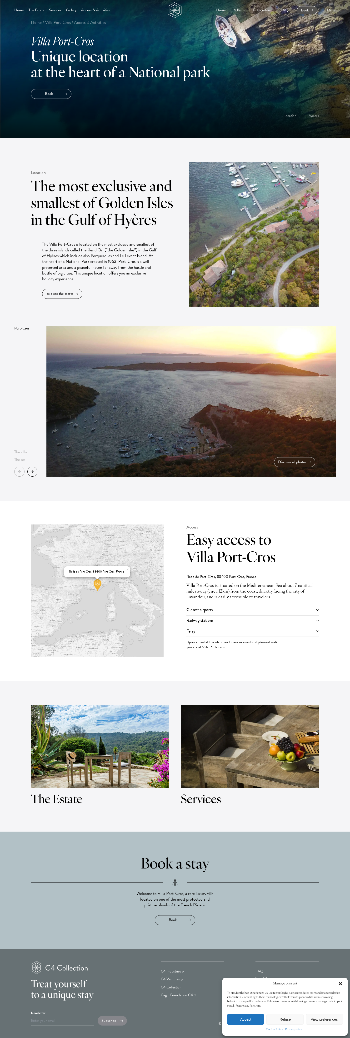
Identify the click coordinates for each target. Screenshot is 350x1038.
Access (314, 115)
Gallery (71, 10)
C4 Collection (171, 987)
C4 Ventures (170, 979)
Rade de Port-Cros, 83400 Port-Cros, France (96, 571)
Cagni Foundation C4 (177, 995)
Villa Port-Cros (58, 22)
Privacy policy (293, 1029)
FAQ (259, 971)
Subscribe (108, 1020)
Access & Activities (95, 10)
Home (19, 10)
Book (305, 10)
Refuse (285, 1019)
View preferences (324, 1019)
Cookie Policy (274, 1029)
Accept (245, 1019)
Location (290, 115)
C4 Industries (171, 971)
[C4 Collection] (173, 10)
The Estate (36, 10)
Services (55, 10)
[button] (340, 983)
